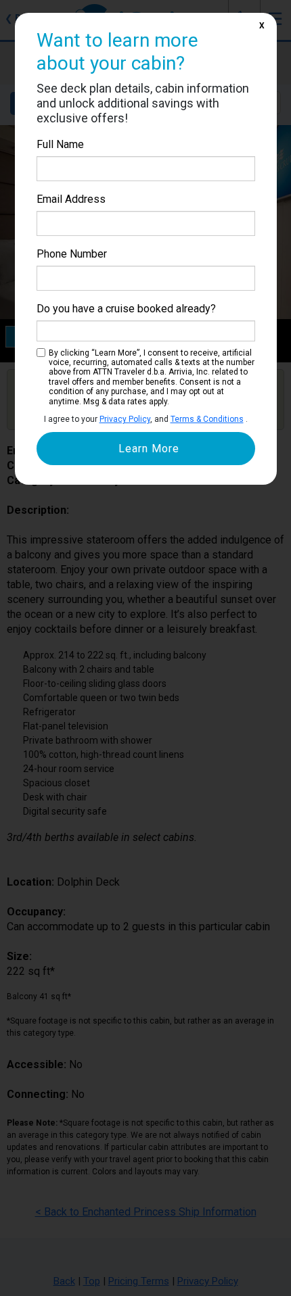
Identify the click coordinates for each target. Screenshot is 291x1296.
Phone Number (72, 253)
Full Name (60, 144)
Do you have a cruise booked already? (126, 308)
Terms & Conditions (207, 419)
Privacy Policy (124, 419)
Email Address (71, 199)
